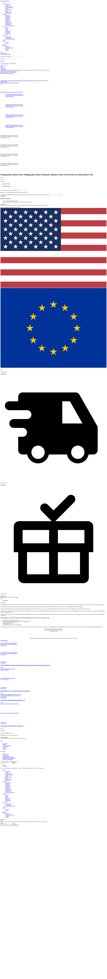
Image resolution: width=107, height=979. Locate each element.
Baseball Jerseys (8, 12)
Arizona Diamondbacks (10, 38)
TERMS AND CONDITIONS (9, 758)
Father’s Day (8, 21)
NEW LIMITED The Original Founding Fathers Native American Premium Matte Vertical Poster (25, 665)
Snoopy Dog (7, 31)
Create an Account (7, 54)
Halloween (7, 15)
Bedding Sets (8, 13)
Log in (2, 61)
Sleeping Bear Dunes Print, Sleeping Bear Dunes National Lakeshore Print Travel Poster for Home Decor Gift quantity (25, 194)
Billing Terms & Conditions (8, 757)
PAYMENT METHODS (8, 759)
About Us (5, 753)
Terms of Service (6, 756)
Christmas (7, 17)
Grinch (6, 34)
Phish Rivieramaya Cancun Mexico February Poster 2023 (15, 691)
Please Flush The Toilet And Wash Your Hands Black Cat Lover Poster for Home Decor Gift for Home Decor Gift (23, 80)
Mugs (6, 10)
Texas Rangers (8, 37)
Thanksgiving (8, 18)
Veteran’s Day (8, 24)
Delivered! (3, 596)
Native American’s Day (10, 25)
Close (1, 820)
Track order (7, 46)
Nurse (6, 43)
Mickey (6, 28)
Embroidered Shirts (9, 7)
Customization (3, 190)
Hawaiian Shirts (8, 9)
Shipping (7, 48)
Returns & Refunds (7, 745)
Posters (6, 8)
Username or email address (6, 56)
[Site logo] (2, 1)
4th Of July (7, 19)
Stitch (6, 29)
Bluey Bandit (8, 33)
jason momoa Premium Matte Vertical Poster (11, 726)
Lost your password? (4, 63)
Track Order (5, 746)
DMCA (4, 749)
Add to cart (3, 196)
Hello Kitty (7, 32)
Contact (6, 50)
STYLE (2, 179)
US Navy (7, 42)
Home (1, 70)
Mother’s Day (8, 22)
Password (2, 58)
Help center (5, 743)
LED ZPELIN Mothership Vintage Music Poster (12, 700)
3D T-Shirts (7, 4)
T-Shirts (7, 5)
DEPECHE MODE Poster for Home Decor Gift (10, 92)
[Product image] (9, 654)
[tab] (55, 600)
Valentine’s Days (8, 23)
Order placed (3, 374)
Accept (1, 822)
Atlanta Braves (8, 36)
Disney (6, 27)
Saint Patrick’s (8, 16)
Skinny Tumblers (8, 6)
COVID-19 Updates (9, 47)
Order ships (3, 485)
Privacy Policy (6, 754)
